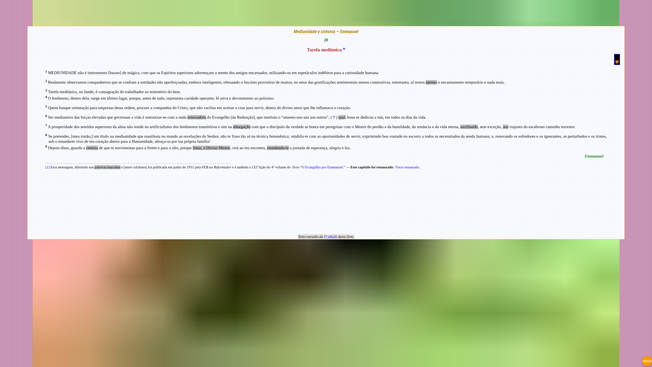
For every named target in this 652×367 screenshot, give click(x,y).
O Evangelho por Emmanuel (322, 167)
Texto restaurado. (407, 167)
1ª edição (330, 237)
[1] (47, 167)
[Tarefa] (617, 63)
